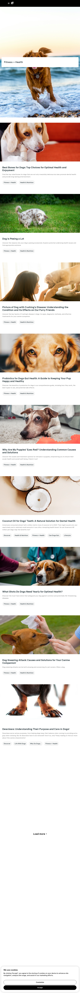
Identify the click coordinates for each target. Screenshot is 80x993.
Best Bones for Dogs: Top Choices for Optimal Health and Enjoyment (34, 169)
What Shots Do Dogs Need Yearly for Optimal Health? (32, 591)
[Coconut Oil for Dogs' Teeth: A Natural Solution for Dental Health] (40, 495)
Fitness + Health (10, 182)
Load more (39, 833)
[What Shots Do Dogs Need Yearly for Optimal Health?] (40, 566)
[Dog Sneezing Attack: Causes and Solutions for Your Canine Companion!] (40, 634)
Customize (40, 982)
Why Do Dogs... (35, 744)
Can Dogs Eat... (54, 535)
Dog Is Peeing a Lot (13, 238)
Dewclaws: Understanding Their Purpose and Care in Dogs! (35, 729)
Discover (7, 535)
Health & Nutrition (26, 182)
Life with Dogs (20, 744)
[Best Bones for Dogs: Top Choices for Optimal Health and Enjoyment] (40, 142)
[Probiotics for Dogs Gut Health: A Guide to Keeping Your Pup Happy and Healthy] (40, 353)
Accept (40, 988)
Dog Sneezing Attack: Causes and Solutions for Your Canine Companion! (36, 661)
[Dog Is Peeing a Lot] (40, 213)
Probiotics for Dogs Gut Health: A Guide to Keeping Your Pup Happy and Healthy (36, 380)
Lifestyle (67, 535)
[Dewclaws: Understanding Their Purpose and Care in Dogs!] (40, 703)
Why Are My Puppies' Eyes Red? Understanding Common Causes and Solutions (39, 451)
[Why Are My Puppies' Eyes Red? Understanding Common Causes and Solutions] (40, 424)
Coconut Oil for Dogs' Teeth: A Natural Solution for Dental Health (38, 521)
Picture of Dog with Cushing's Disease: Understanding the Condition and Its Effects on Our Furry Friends (35, 308)
